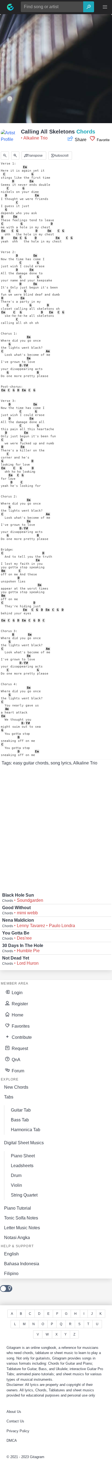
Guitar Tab (21, 1110)
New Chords (16, 1087)
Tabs (8, 1097)
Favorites (20, 1026)
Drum (16, 1175)
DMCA (12, 1440)
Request (19, 1048)
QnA (15, 1059)
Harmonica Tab (25, 1129)
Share (81, 139)
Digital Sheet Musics (24, 1142)
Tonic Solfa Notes (21, 1218)
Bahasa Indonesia (21, 1263)
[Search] (88, 6)
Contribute (21, 1037)
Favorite (103, 140)
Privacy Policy (18, 1431)
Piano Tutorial (17, 1208)
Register (19, 1003)
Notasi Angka (17, 1237)
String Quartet (24, 1195)
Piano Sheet (23, 1156)
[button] (105, 7)
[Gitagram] (10, 7)
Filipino (11, 1273)
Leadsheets (22, 1165)
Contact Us (15, 1421)
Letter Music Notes (22, 1227)
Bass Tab (20, 1120)
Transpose (34, 155)
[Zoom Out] (5, 155)
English (11, 1254)
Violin (16, 1185)
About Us (14, 1412)
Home (17, 1015)
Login (17, 992)
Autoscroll (61, 155)
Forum (17, 1071)
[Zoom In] (15, 155)
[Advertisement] (56, 70)
